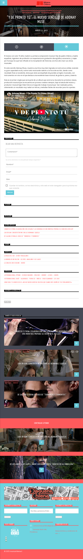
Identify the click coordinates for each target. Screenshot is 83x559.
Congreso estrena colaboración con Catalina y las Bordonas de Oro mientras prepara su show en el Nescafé (38, 229)
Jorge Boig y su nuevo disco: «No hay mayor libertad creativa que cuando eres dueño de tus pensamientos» (38, 282)
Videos (22, 321)
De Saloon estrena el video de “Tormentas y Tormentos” (21, 236)
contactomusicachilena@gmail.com (44, 526)
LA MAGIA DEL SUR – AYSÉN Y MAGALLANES (16, 256)
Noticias (36, 13)
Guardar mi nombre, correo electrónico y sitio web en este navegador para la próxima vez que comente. (43, 185)
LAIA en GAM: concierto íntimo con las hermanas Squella (22, 232)
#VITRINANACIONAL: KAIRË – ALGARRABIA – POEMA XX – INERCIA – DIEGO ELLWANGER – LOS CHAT (32, 279)
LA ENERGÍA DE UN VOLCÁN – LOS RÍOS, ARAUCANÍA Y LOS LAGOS (22, 259)
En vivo (7, 321)
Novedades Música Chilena (51, 13)
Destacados (26, 13)
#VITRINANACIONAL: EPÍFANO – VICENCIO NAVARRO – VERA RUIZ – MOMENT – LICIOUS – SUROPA (31, 275)
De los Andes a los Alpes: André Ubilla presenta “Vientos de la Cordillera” (42, 464)
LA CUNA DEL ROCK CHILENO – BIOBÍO (14, 263)
